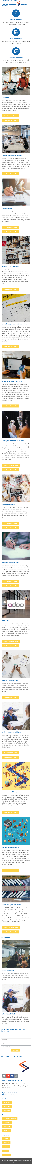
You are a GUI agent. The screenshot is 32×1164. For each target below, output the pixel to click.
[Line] (16, 1076)
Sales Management (8, 505)
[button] (2, 3)
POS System (6, 97)
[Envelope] (8, 1076)
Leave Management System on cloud (14, 324)
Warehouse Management (10, 847)
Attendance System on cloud (12, 381)
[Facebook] (12, 1076)
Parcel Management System (11, 905)
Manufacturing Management (11, 792)
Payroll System (7, 209)
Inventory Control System (10, 266)
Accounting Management (10, 562)
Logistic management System (12, 732)
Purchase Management (10, 680)
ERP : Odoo (5, 620)
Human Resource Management (12, 155)
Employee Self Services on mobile (13, 441)
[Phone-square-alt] (4, 1076)
